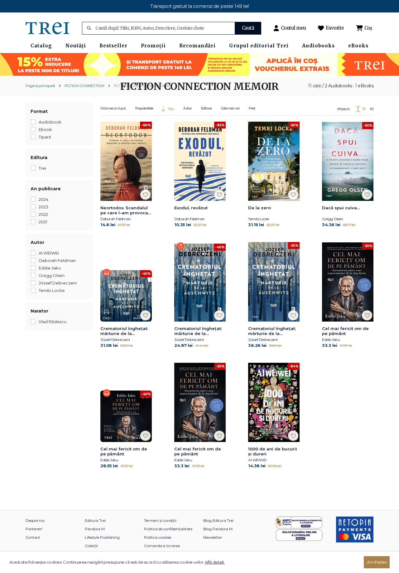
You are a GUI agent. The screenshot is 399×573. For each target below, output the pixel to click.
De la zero (259, 207)
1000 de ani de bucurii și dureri (272, 451)
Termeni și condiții (160, 520)
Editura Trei (95, 520)
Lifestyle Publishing (102, 537)
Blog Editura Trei (218, 520)
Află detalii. (215, 562)
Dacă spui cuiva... (341, 207)
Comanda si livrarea (162, 545)
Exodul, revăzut (191, 207)
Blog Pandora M (218, 529)
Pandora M (95, 529)
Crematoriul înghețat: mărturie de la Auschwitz (124, 331)
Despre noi (35, 520)
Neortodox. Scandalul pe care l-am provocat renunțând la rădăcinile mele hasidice (125, 210)
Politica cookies (157, 537)
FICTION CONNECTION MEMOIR (142, 85)
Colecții (91, 545)
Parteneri (34, 529)
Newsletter (212, 537)
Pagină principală (40, 85)
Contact (33, 537)
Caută (248, 28)
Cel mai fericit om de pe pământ (345, 331)
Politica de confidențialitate (168, 529)
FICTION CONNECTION (84, 85)
